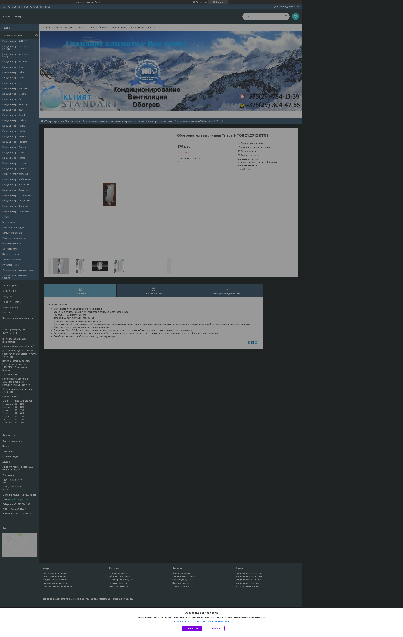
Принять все (192, 628)
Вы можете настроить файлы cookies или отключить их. (200, 621)
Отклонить (215, 628)
